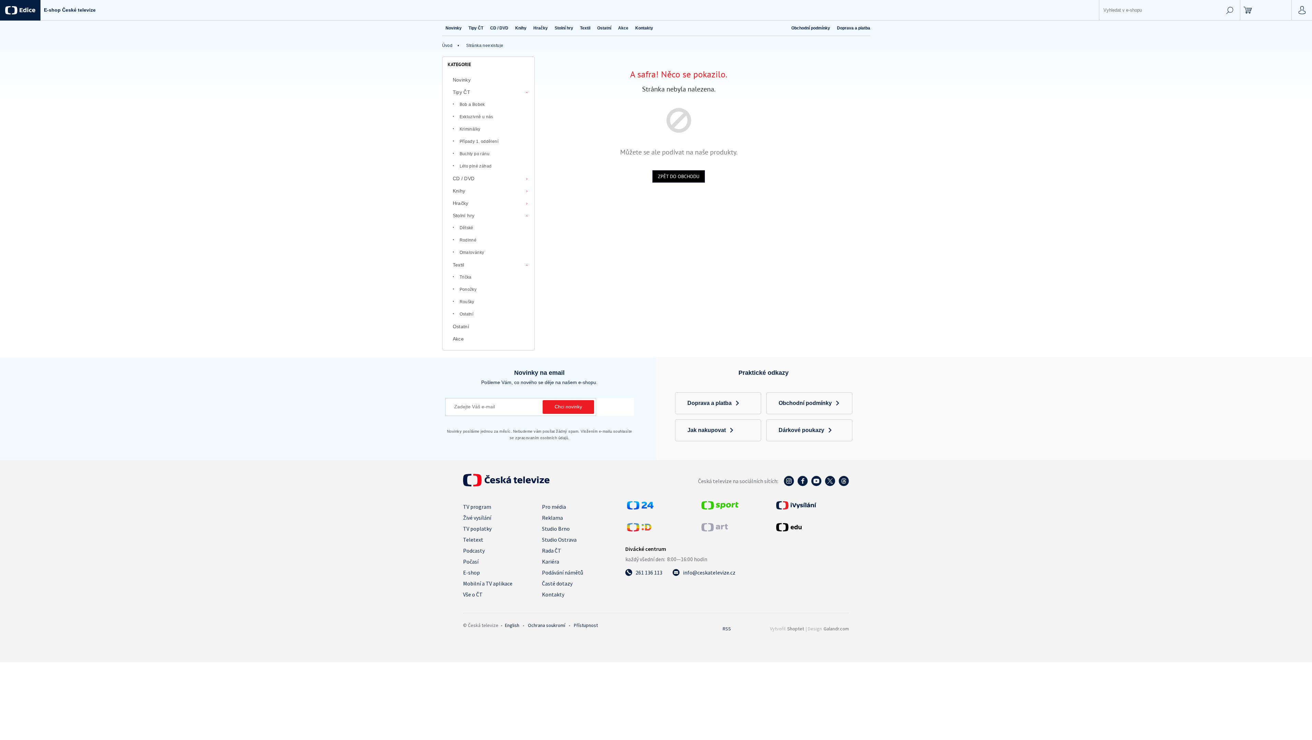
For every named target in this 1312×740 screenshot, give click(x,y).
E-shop (471, 572)
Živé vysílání (477, 517)
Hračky (461, 203)
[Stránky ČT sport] (719, 507)
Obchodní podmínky (810, 28)
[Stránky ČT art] (714, 529)
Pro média (554, 506)
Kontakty (553, 594)
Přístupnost (586, 625)
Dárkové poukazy (801, 430)
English (512, 625)
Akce (458, 339)
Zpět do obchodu (678, 176)
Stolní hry (464, 215)
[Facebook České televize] (802, 484)
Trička (466, 277)
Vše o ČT (473, 594)
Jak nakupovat (706, 430)
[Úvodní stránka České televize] (506, 484)
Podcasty (474, 550)
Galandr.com (836, 629)
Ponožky (468, 289)
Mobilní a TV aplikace (487, 583)
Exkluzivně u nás (476, 116)
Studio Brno (556, 528)
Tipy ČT (462, 92)
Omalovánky (472, 252)
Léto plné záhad (476, 166)
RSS (727, 629)
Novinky (462, 80)
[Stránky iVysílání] (812, 505)
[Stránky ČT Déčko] (639, 529)
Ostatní (467, 314)
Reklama (552, 517)
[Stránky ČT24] (640, 507)
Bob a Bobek (472, 104)
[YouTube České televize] (816, 484)
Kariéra (550, 561)
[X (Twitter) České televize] (830, 484)
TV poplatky (477, 528)
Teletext (473, 539)
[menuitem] (453, 28)
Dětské (466, 227)
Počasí (470, 561)
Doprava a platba (853, 28)
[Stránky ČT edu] (812, 527)
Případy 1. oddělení (479, 141)
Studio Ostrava (559, 539)
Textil (458, 265)
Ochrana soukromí (546, 625)
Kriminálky (470, 129)
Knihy (459, 191)
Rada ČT (551, 550)
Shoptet (795, 629)
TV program (477, 506)
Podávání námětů (562, 572)
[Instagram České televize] (788, 484)
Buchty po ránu (475, 153)
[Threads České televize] (843, 484)
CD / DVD (464, 178)
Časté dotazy (557, 583)
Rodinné (468, 240)
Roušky (467, 301)
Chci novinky (568, 406)
